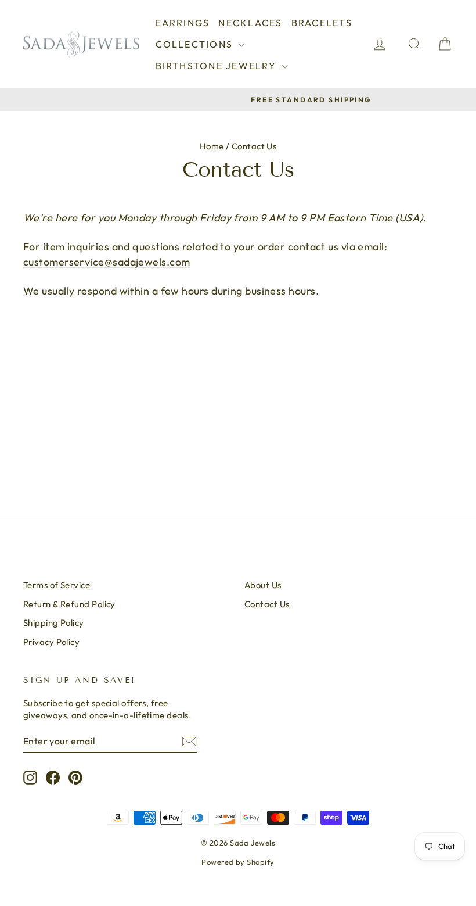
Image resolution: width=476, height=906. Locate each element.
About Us (263, 584)
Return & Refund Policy (69, 604)
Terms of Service (56, 584)
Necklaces (250, 22)
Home (212, 146)
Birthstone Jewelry (218, 65)
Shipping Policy (53, 622)
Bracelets (321, 22)
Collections (196, 44)
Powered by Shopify (237, 861)
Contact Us (267, 604)
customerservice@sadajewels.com (106, 261)
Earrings (183, 22)
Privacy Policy (51, 641)
